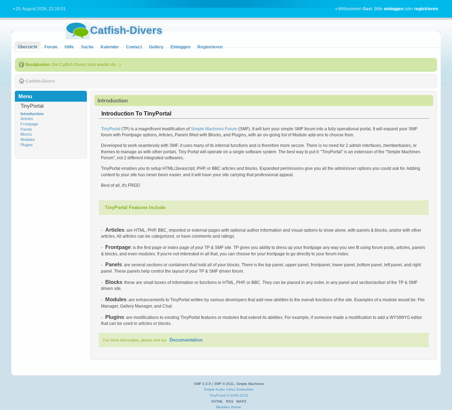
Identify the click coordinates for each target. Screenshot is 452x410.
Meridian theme (228, 407)
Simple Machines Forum (214, 128)
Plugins (26, 145)
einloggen (393, 8)
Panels (26, 129)
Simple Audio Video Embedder (229, 389)
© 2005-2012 (237, 395)
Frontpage (29, 124)
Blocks (26, 134)
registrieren (426, 8)
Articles (26, 119)
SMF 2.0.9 (202, 384)
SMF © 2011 (224, 384)
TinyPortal (110, 128)
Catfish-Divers (126, 30)
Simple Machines (250, 384)
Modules (27, 139)
